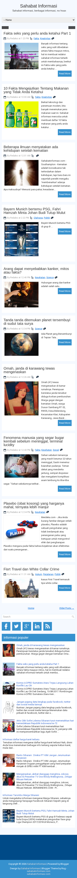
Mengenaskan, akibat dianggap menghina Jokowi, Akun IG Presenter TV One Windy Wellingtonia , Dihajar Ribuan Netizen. (44, 777)
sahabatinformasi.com (38, 871)
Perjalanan (48, 574)
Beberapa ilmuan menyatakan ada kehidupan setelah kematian (31, 148)
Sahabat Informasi (38, 6)
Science (50, 277)
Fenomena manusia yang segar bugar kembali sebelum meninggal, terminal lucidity (34, 441)
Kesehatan (40, 277)
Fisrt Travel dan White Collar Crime (31, 569)
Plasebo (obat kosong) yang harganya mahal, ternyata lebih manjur (34, 505)
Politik (47, 218)
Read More (64, 73)
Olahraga (38, 218)
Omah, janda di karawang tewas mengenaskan (29, 370)
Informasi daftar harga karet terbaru (21, 739)
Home (31, 608)
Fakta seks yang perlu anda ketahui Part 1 (37, 33)
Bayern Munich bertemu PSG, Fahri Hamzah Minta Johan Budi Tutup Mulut (34, 210)
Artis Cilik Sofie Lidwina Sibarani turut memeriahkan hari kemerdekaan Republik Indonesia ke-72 (45, 722)
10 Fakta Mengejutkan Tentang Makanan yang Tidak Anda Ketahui (36, 90)
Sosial (56, 450)
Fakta (36, 38)
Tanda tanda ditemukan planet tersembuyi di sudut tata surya (37, 321)
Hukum (38, 574)
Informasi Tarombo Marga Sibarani (21, 795)
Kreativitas (45, 38)
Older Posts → (66, 608)
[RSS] (48, 631)
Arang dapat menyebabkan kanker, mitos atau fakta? (36, 270)
